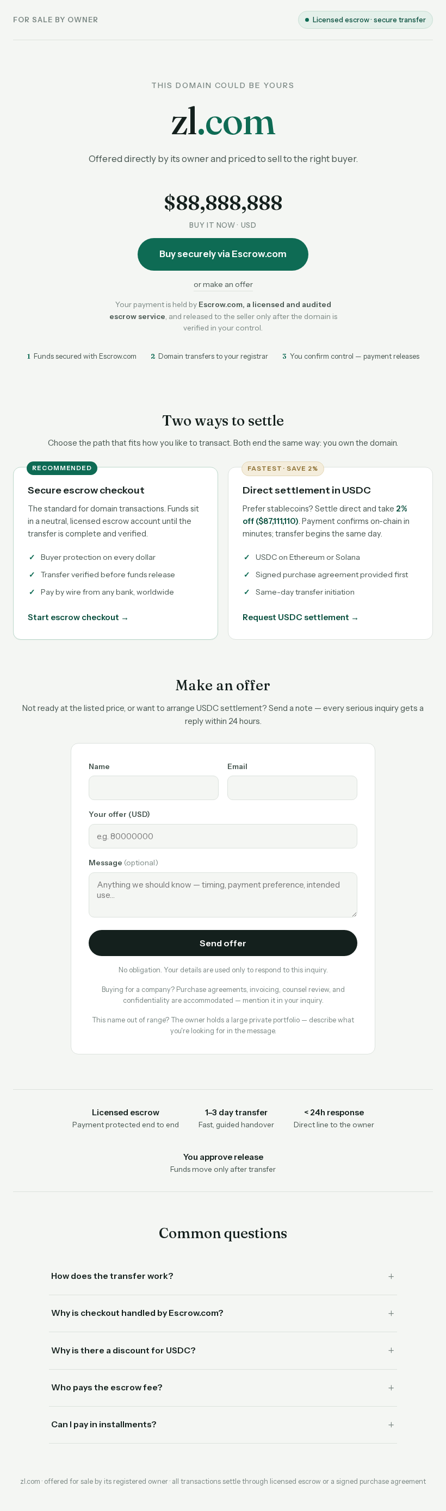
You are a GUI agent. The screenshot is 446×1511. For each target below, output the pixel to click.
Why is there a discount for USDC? (123, 1350)
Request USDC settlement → (301, 617)
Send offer (223, 943)
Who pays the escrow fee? (107, 1387)
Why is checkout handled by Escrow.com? (137, 1313)
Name (99, 766)
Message (123, 862)
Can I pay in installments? (104, 1424)
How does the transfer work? (112, 1276)
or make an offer (223, 284)
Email (237, 766)
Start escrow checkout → (78, 617)
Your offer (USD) (119, 814)
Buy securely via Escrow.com (223, 253)
